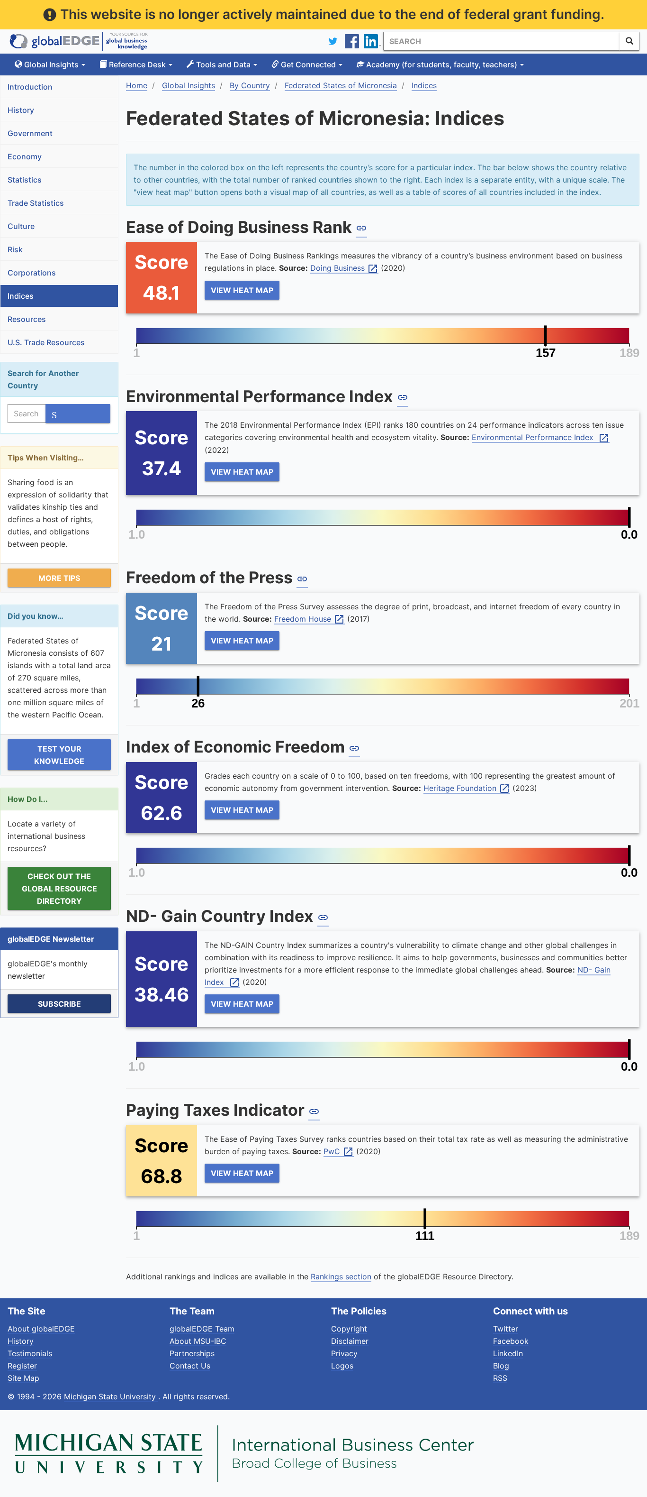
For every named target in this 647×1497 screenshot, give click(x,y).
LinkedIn (508, 1353)
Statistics (25, 179)
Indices (21, 296)
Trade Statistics (36, 203)
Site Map (23, 1378)
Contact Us (190, 1365)
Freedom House (309, 619)
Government (30, 133)
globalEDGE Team (202, 1328)
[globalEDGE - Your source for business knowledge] (79, 41)
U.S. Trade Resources (46, 342)
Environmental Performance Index (541, 437)
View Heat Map (242, 290)
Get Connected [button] (308, 64)
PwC (339, 1152)
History (21, 110)
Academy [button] (440, 64)
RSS (500, 1378)
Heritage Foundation (466, 788)
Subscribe (59, 1004)
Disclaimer (349, 1341)
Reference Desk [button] (137, 64)
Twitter (505, 1328)
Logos (342, 1365)
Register (22, 1365)
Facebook (511, 1341)
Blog (501, 1365)
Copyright (349, 1328)
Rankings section (341, 1276)
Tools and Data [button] (223, 64)
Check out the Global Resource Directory (59, 889)
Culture (21, 226)
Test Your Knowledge (59, 755)
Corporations (32, 272)
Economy (25, 156)
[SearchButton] (629, 41)
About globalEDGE (41, 1328)
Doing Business (344, 268)
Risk (15, 249)
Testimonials (30, 1353)
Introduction (30, 87)
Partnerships (192, 1353)
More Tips (59, 578)
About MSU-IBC (198, 1341)
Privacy (344, 1353)
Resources (27, 319)
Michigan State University (111, 1396)
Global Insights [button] (51, 64)
